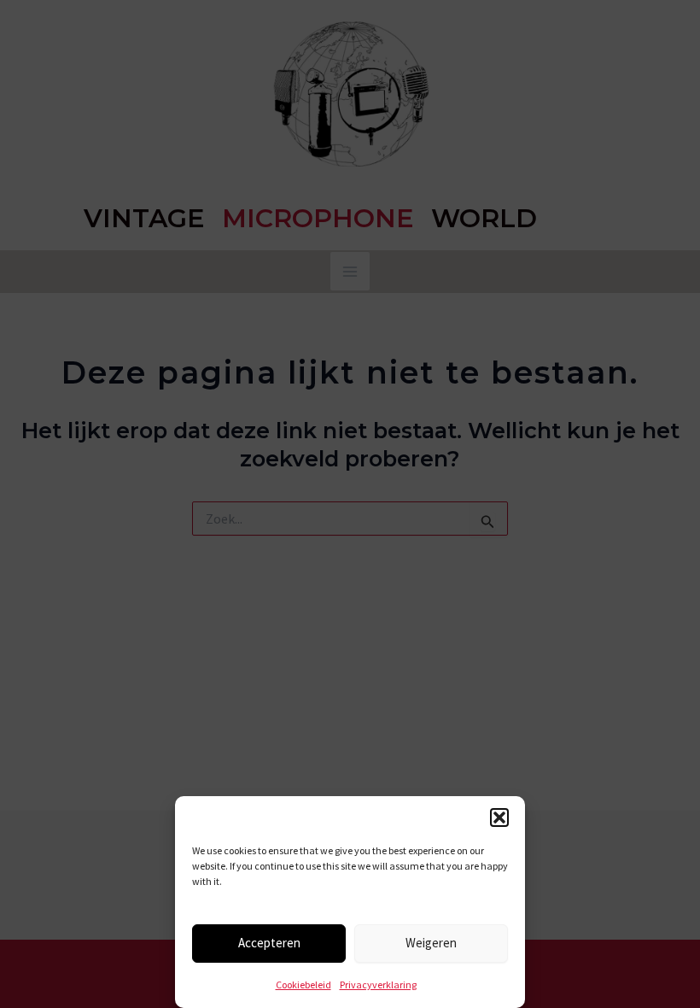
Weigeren (431, 943)
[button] (499, 817)
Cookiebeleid (303, 984)
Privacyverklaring (378, 984)
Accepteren (269, 943)
